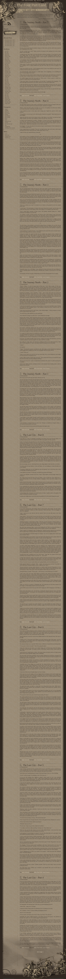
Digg (35, 0)
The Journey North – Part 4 (10, 41)
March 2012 (7, 67)
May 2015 (7, 52)
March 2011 (7, 83)
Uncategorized (7, 126)
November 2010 (8, 88)
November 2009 (8, 102)
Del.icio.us (39, 0)
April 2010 (7, 96)
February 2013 (7, 60)
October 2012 (7, 63)
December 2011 (8, 71)
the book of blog (60, 974)
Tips (5, 125)
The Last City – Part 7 (33, 505)
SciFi (6, 119)
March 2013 (7, 59)
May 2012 (7, 64)
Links (20, 11)
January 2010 (7, 100)
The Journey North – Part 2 (10, 44)
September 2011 (8, 75)
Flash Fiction (7, 113)
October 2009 (7, 103)
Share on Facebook (29, 0)
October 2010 (7, 90)
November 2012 (8, 61)
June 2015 (7, 51)
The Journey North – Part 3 (10, 42)
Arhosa (6, 109)
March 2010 (7, 98)
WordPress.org (7, 137)
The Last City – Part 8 (33, 435)
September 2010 (8, 91)
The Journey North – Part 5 (10, 40)
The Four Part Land (42, 10)
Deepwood (7, 111)
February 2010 (7, 99)
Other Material (7, 115)
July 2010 (6, 94)
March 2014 (7, 55)
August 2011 (7, 76)
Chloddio (6, 110)
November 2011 (8, 72)
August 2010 (7, 92)
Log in (6, 133)
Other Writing (7, 117)
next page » (40, 952)
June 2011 (6, 79)
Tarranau (6, 122)
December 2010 (8, 87)
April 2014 (7, 53)
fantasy (23, 95)
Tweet (23, 0)
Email (43, 0)
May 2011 (6, 80)
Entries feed (7, 135)
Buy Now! (22, 10)
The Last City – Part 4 (33, 877)
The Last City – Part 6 (33, 627)
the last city (27, 95)
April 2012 (7, 65)
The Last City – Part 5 (33, 765)
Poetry (6, 118)
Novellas (6, 114)
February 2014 (7, 56)
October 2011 (7, 73)
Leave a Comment (46, 95)
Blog (33, 10)
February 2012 (7, 68)
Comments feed (8, 136)
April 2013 (7, 57)
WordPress (62, 978)
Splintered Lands (8, 121)
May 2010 (7, 95)
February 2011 (7, 84)
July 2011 (6, 77)
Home (28, 10)
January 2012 (7, 69)
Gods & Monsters (52, 978)
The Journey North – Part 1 (10, 45)
